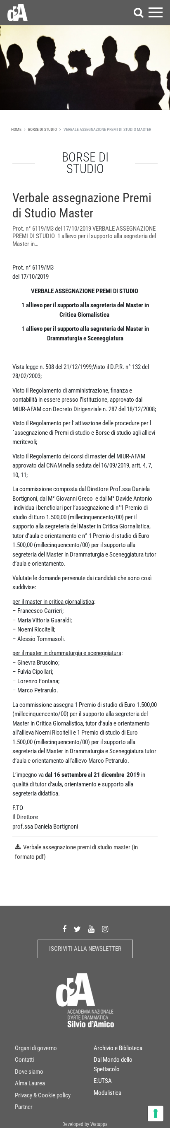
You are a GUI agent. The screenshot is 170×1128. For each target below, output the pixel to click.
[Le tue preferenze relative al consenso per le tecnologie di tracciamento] (155, 1113)
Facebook (64, 929)
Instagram (105, 929)
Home (16, 129)
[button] (139, 12)
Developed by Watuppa (85, 1124)
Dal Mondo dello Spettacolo (113, 1064)
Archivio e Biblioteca (118, 1048)
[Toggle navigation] (156, 12)
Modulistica (107, 1093)
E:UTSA (103, 1081)
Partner (24, 1107)
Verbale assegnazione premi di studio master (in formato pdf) (76, 852)
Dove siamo (29, 1071)
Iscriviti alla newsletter (85, 948)
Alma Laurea (30, 1083)
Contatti (24, 1059)
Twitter (77, 929)
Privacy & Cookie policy (43, 1095)
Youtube (91, 929)
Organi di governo (36, 1048)
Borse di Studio (42, 129)
